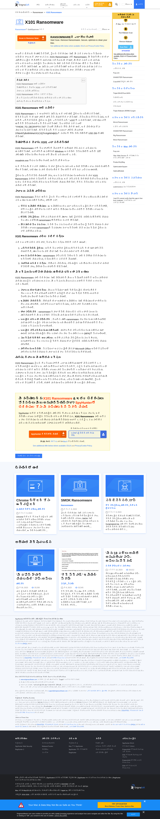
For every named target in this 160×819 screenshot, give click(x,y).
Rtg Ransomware (119, 135)
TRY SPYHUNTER (119, 805)
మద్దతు (76, 5)
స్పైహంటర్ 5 (73, 743)
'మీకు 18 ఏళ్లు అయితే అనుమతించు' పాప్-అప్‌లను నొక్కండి (122, 557)
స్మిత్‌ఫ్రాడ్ (118, 98)
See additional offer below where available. (65, 46)
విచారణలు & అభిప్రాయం (104, 749)
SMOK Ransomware (76, 500)
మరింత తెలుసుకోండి (60, 816)
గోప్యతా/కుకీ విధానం (51, 724)
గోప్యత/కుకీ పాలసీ (39, 658)
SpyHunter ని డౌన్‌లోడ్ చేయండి (44, 434)
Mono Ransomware (120, 140)
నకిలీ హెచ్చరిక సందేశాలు (118, 566)
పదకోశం (45, 752)
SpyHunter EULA (128, 743)
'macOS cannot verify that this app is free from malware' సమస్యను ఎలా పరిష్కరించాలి (127, 200)
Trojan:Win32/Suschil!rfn (121, 93)
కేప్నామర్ (117, 106)
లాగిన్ (140, 4)
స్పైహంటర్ (19, 743)
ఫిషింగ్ (64, 584)
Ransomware (38, 12)
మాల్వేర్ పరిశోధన (64, 5)
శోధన (116, 4)
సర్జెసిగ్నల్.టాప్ (121, 500)
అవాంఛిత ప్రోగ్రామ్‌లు (26, 509)
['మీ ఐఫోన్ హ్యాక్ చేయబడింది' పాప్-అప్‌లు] (35, 560)
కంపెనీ (87, 5)
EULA (83, 46)
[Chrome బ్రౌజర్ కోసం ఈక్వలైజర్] (35, 486)
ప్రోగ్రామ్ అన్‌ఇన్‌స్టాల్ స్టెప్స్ (33, 777)
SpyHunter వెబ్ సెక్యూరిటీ (78, 749)
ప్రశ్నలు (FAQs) (21, 643)
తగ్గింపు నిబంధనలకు (70, 724)
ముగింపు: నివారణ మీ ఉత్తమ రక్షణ (33, 101)
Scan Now (124, 47)
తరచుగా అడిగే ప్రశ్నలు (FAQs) (124, 724)
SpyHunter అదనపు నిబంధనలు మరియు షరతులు (95, 777)
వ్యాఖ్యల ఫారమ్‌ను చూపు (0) (28, 456)
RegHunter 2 (19, 749)
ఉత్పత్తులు (49, 5)
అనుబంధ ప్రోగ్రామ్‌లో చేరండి (106, 746)
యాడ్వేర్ (41, 509)
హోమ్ (38, 5)
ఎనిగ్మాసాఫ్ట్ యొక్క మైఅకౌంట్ (97, 691)
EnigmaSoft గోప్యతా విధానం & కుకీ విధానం (132, 751)
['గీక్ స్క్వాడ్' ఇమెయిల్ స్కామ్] (80, 560)
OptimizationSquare (120, 166)
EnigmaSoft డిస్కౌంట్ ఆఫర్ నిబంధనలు (132, 761)
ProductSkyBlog (119, 162)
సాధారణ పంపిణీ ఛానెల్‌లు (27, 91)
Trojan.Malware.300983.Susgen (124, 111)
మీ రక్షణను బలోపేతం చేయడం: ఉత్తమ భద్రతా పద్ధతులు (43, 98)
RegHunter (72, 752)
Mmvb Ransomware (120, 122)
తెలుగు (127, 4)
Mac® (65, 441)
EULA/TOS (28, 658)
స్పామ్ (71, 584)
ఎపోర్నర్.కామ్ (119, 68)
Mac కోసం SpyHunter (76, 746)
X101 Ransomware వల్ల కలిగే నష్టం (34, 94)
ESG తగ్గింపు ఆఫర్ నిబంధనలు (129, 767)
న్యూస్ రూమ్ (100, 743)
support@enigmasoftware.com (58, 691)
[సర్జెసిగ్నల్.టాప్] (125, 486)
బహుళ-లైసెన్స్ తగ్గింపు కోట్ (99, 4)
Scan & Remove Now (29, 38)
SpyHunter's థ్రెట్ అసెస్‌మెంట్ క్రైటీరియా (62, 777)
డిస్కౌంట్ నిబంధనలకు (58, 658)
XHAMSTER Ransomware (122, 77)
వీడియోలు (45, 749)
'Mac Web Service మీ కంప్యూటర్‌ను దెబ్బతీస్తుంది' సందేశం (126, 157)
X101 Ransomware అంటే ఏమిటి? (30, 84)
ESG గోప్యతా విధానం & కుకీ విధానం (132, 756)
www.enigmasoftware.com (29, 679)
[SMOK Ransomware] (80, 486)
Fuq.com (116, 73)
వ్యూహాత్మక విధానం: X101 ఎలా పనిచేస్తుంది (36, 87)
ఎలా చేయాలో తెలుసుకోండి (126, 658)
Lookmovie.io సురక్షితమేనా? (124, 187)
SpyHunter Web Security (23, 746)
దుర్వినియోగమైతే (102, 752)
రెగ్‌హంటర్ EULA (128, 746)
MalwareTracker (47, 746)
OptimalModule (118, 171)
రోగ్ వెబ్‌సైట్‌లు (113, 505)
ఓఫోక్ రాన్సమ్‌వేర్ (120, 127)
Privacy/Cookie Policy (96, 46)
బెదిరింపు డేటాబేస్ (22, 12)
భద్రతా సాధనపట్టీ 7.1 (123, 102)
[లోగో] (22, 4)
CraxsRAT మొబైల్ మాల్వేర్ (123, 82)
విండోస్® (53, 441)
